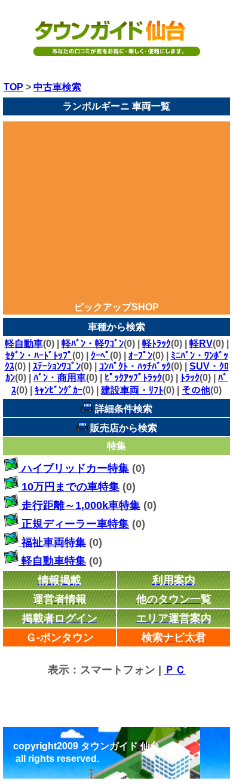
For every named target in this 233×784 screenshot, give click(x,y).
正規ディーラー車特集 (74, 524)
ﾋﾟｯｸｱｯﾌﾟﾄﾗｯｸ (133, 378)
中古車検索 (57, 87)
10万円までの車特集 (69, 487)
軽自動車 (24, 343)
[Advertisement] (116, 211)
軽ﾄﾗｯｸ (156, 343)
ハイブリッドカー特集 (74, 468)
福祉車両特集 (52, 542)
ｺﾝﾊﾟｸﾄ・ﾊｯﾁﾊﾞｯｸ (135, 366)
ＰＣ (175, 670)
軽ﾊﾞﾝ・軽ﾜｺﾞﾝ (93, 343)
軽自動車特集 (52, 561)
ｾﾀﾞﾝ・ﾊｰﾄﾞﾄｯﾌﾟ (38, 355)
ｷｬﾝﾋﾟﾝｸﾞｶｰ (58, 390)
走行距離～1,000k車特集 (79, 505)
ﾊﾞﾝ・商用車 (59, 378)
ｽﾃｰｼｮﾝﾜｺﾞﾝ (57, 366)
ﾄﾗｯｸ (190, 378)
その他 (196, 390)
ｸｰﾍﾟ (100, 355)
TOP (13, 87)
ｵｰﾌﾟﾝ (140, 355)
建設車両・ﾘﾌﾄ (132, 390)
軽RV (201, 343)
